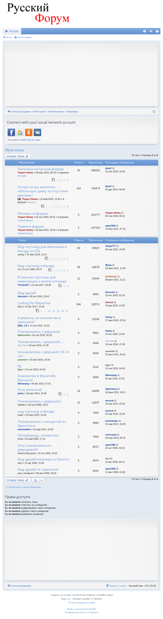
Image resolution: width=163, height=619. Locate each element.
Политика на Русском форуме (41, 169)
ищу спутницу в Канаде (36, 411)
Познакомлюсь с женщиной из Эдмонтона (42, 423)
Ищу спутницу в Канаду (36, 266)
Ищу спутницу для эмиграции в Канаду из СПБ (42, 249)
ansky (21, 254)
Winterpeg (23, 383)
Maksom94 (24, 335)
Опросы (31, 202)
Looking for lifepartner (34, 303)
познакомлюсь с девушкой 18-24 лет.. (43, 354)
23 (49, 311)
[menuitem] (144, 31)
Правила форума (31, 226)
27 (67, 311)
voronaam (111, 434)
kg (19, 365)
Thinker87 (23, 285)
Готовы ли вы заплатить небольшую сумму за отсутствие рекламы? (43, 191)
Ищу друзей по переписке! (38, 469)
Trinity (108, 317)
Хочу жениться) (30, 389)
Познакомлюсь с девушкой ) (40, 401)
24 (54, 311)
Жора (108, 265)
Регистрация (24, 37)
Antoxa (109, 302)
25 (58, 311)
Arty (68, 599)
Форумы (14, 31)
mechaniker (24, 429)
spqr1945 (110, 225)
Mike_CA (22, 325)
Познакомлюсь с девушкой (39, 331)
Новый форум (25, 220)
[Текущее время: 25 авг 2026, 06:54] (154, 111)
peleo (21, 393)
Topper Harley (25, 172)
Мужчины (14, 150)
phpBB (74, 595)
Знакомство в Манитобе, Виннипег (37, 378)
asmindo (22, 359)
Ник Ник (22, 345)
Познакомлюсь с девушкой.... (40, 342)
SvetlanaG (111, 276)
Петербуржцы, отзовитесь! (38, 435)
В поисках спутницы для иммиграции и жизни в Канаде (42, 279)
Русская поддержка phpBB (81, 602)
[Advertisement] (85, 74)
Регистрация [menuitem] (158, 32)
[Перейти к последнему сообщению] (113, 168)
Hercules (22, 296)
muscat (109, 400)
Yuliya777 (110, 246)
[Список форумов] (38, 14)
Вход (9, 37)
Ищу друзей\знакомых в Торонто (43, 459)
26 (63, 311)
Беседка (22, 175)
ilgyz (20, 369)
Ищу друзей (27, 293)
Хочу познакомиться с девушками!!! (35, 447)
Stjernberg (111, 389)
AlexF (108, 168)
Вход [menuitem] (152, 32)
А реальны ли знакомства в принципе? (39, 320)
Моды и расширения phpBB (81, 609)
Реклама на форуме (33, 213)
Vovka (108, 331)
